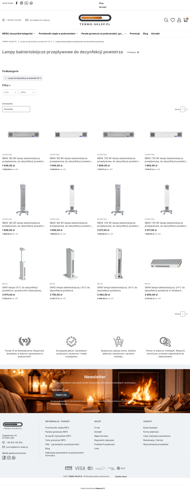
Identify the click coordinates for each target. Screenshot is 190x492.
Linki (96, 448)
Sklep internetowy (92, 488)
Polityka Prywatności (104, 444)
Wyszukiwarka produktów (155, 444)
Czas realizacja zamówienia (156, 436)
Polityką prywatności (58, 404)
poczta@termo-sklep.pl (40, 20)
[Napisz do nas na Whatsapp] (31, 3)
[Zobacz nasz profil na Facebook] (16, 3)
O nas (97, 427)
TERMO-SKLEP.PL (9, 42)
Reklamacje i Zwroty (153, 440)
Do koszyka (20, 304)
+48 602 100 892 (13, 20)
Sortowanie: (7, 103)
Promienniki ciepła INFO (57, 427)
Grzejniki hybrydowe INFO (58, 436)
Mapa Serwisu (101, 436)
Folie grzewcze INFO (55, 440)
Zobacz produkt (20, 174)
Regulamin (63, 401)
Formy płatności (151, 431)
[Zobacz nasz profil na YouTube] (26, 3)
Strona (177, 109)
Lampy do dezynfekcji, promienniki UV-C (36, 42)
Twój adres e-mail (60, 390)
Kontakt (98, 431)
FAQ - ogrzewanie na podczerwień (62, 444)
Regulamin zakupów (104, 440)
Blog (47, 448)
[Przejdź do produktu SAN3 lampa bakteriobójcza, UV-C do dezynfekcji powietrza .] (118, 264)
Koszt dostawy (150, 427)
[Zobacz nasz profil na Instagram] (21, 3)
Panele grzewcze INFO (56, 431)
